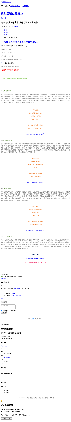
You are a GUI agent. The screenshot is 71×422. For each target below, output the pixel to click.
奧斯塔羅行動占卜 (12, 13)
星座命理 (15, 26)
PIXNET (23, 398)
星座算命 (14, 293)
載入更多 (3, 302)
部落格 (6, 32)
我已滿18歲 (4, 418)
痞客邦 (16, 288)
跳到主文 (3, 18)
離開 (10, 418)
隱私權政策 (45, 398)
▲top (2, 298)
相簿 (5, 30)
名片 (5, 34)
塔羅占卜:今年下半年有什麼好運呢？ (21, 42)
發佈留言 (3, 312)
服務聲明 (52, 398)
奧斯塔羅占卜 (5, 279)
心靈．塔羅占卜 (16, 295)
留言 (19, 288)
